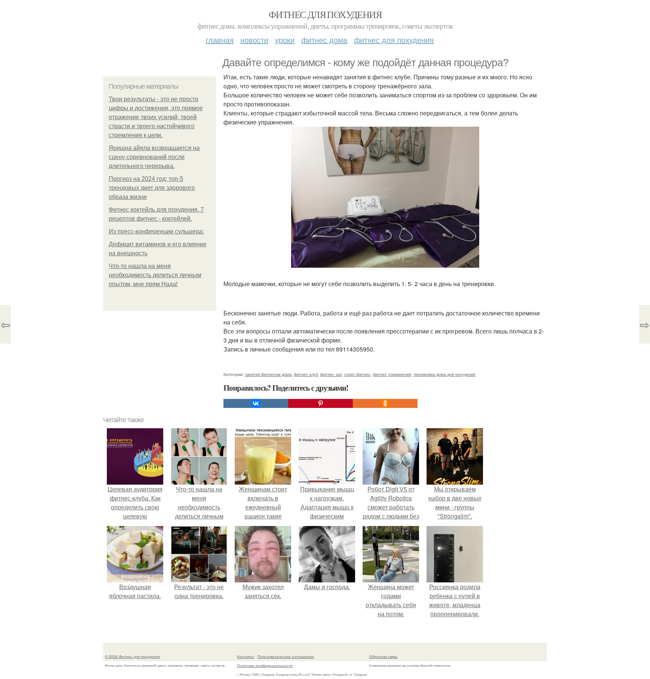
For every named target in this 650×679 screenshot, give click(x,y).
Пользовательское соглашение (285, 656)
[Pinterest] (320, 403)
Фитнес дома (324, 39)
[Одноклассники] (385, 403)
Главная (220, 39)
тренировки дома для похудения (444, 374)
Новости (254, 39)
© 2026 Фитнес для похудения (132, 656)
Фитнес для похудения (325, 14)
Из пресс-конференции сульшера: (156, 231)
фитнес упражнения (392, 374)
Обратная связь (383, 656)
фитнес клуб (306, 374)
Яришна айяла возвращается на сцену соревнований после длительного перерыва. (154, 157)
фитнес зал (331, 374)
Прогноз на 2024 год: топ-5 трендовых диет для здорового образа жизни (152, 188)
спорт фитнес (357, 374)
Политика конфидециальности (265, 665)
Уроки (285, 39)
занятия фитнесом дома (268, 374)
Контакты (245, 656)
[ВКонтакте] (255, 403)
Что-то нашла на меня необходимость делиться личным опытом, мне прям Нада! (155, 275)
